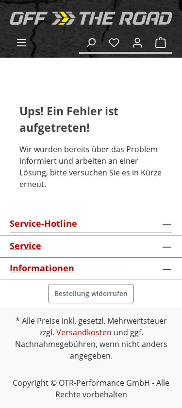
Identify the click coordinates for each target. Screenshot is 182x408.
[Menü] (21, 42)
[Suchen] (90, 42)
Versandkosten (84, 332)
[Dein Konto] (137, 42)
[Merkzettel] (114, 42)
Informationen (42, 268)
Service (25, 245)
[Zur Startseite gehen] (91, 18)
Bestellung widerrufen (91, 293)
